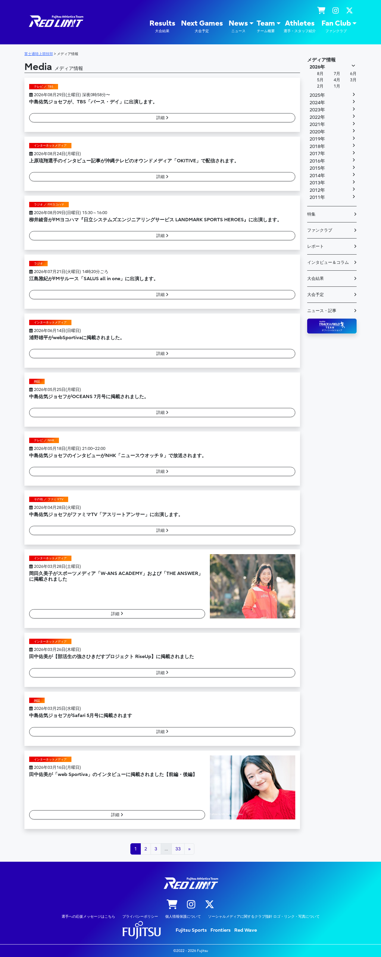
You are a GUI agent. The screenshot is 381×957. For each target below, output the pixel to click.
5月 (320, 79)
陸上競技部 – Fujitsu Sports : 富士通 (55, 21)
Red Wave (245, 930)
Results (162, 26)
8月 (320, 73)
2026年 (317, 67)
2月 (320, 86)
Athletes (300, 26)
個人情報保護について (183, 916)
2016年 (317, 161)
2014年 (317, 175)
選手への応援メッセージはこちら (88, 916)
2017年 (317, 153)
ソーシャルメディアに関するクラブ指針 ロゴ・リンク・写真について (264, 916)
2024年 (317, 102)
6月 (353, 73)
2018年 (317, 146)
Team (266, 26)
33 (178, 849)
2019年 (317, 139)
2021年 (317, 124)
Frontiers (220, 930)
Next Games (202, 26)
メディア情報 (321, 60)
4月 (337, 79)
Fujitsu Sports (191, 930)
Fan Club (336, 26)
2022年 (317, 117)
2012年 (317, 190)
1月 (337, 86)
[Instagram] (335, 10)
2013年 (317, 183)
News (238, 26)
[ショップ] (321, 10)
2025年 (317, 95)
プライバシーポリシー (140, 916)
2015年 (317, 168)
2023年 (317, 110)
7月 (337, 73)
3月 (353, 79)
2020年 (317, 132)
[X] (349, 10)
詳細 (161, 117)
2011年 (317, 197)
